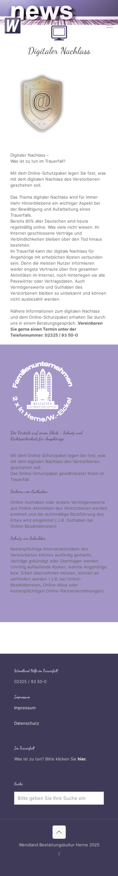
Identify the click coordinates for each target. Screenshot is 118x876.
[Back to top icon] (59, 832)
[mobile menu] (109, 25)
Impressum (25, 707)
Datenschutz (26, 723)
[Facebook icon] (59, 854)
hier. (82, 758)
